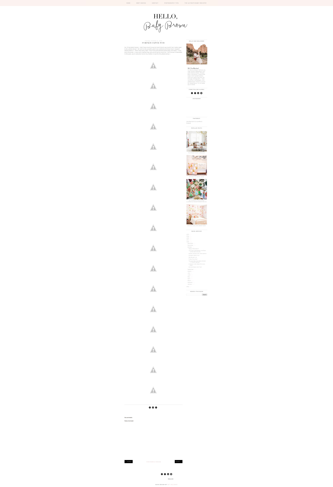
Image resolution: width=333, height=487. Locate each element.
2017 (188, 239)
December (190, 243)
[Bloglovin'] (201, 93)
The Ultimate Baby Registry (196, 3)
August (190, 271)
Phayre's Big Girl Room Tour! (196, 225)
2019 (188, 236)
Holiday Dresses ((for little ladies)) (197, 253)
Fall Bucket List (193, 257)
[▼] (186, 241)
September (191, 269)
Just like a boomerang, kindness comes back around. (197, 251)
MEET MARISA (141, 3)
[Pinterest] (195, 93)
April (189, 278)
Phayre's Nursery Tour (196, 176)
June (189, 275)
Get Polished (173, 484)
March (189, 280)
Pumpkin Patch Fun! (194, 255)
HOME (128, 3)
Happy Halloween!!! (194, 248)
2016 (188, 241)
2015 (188, 286)
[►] (186, 234)
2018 (188, 238)
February (190, 282)
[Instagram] (198, 93)
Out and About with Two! (195, 267)
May (189, 276)
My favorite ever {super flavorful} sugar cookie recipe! (196, 201)
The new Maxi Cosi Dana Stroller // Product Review (197, 262)
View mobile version (153, 461)
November (190, 245)
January (190, 284)
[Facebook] (192, 93)
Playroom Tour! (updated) (196, 152)
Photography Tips (171, 3)
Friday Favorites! (193, 259)
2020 (188, 234)
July (189, 273)
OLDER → (178, 461)
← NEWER (129, 461)
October (190, 247)
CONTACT (155, 3)
